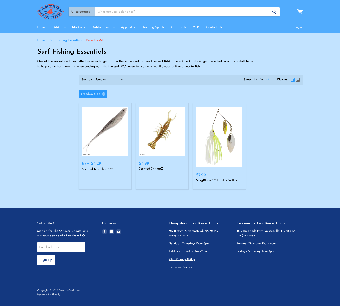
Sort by (87, 79)
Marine (77, 27)
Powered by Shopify (48, 294)
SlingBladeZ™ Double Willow (217, 180)
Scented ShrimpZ (151, 168)
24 (255, 79)
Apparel (127, 27)
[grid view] (293, 80)
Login (298, 27)
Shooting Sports (152, 27)
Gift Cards (178, 27)
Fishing (58, 27)
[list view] (298, 80)
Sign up (46, 260)
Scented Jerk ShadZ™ (97, 169)
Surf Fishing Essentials (66, 40)
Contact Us (214, 27)
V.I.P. (196, 27)
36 (261, 79)
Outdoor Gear (102, 27)
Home (41, 27)
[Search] (274, 11)
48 (267, 79)
